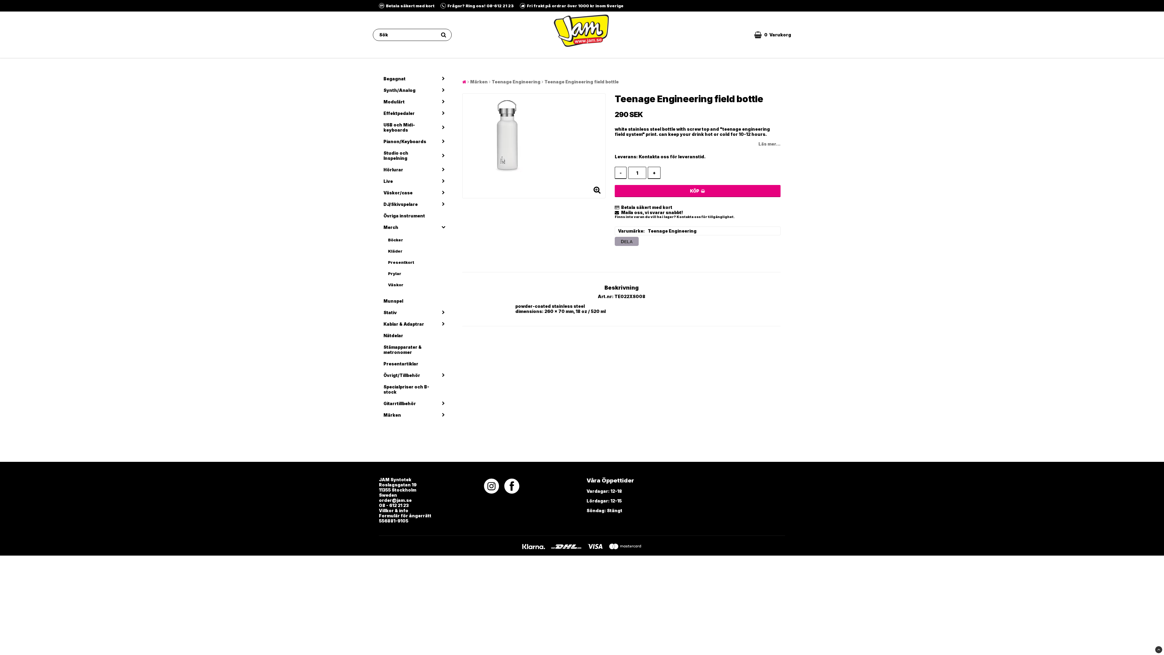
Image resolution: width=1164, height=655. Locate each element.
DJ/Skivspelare (400, 204)
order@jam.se (395, 500)
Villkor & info (393, 510)
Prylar (394, 273)
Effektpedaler (399, 113)
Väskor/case (398, 192)
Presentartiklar (400, 363)
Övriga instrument (404, 215)
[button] (772, 35)
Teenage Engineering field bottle (581, 81)
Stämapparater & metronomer (402, 349)
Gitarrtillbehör (399, 403)
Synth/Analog (399, 90)
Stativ (390, 312)
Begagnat (394, 78)
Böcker (395, 239)
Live (388, 181)
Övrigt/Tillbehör (401, 375)
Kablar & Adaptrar (403, 324)
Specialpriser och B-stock (406, 389)
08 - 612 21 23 (394, 505)
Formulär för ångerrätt (405, 515)
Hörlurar (393, 169)
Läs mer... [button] (769, 143)
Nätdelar (393, 335)
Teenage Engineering (516, 81)
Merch (390, 227)
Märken (392, 415)
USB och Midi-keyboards (399, 127)
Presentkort (401, 262)
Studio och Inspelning (395, 155)
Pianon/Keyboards (404, 141)
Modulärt (394, 101)
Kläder (395, 251)
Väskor (395, 284)
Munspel (393, 301)
